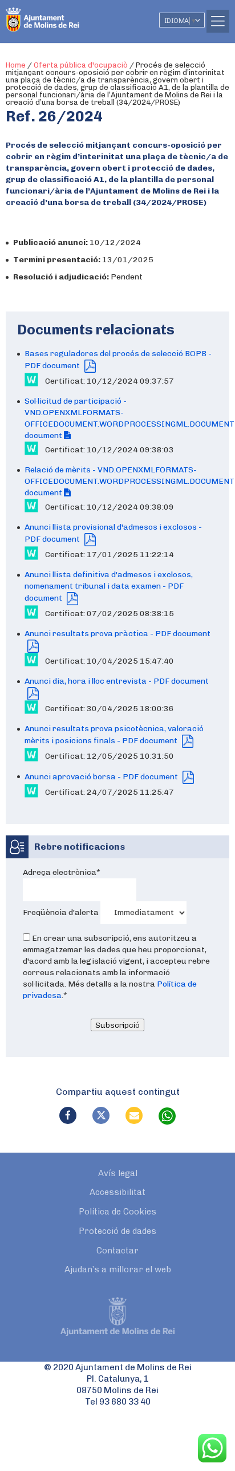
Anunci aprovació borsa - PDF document (102, 777)
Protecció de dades (117, 1231)
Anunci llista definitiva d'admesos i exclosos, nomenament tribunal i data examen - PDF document (109, 586)
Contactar (117, 1250)
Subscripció (117, 1025)
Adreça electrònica (61, 872)
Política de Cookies (117, 1211)
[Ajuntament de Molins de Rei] (65, 14)
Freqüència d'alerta (61, 912)
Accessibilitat (117, 1192)
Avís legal (117, 1173)
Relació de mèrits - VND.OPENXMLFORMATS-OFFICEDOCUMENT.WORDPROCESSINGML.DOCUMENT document (129, 481)
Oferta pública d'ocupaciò (81, 65)
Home (16, 65)
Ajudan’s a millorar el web (117, 1269)
